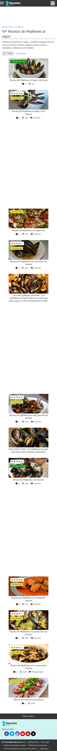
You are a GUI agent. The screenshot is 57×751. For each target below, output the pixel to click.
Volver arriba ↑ (28, 716)
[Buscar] (53, 3)
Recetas (4, 27)
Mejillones (19, 27)
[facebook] (6, 733)
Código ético (44, 749)
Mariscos (12, 27)
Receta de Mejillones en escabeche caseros (28, 599)
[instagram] (17, 733)
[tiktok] (33, 733)
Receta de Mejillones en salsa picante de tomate (28, 417)
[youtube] (22, 733)
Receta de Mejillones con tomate (28, 480)
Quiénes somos (33, 742)
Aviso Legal (45, 742)
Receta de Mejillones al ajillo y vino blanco (28, 113)
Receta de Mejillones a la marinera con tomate (28, 263)
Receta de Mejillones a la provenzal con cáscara (28, 633)
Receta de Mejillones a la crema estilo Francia (28, 667)
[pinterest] (28, 733)
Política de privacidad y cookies (15, 745)
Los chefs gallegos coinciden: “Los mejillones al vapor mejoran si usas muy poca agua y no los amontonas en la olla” (28, 298)
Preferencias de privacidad (37, 745)
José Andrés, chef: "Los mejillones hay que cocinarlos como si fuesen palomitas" (28, 450)
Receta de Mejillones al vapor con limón (28, 80)
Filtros (10, 53)
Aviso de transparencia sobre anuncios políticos (20, 749)
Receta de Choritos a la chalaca (29, 699)
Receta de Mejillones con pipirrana (28, 230)
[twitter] (12, 733)
